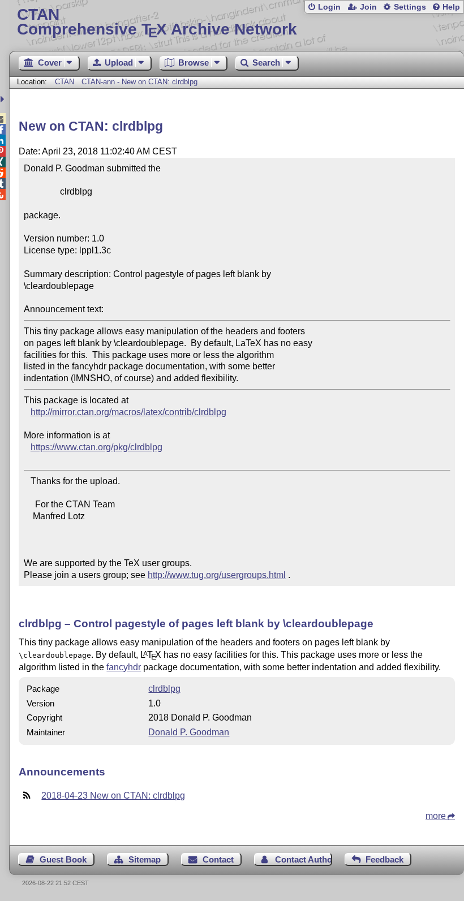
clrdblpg (164, 688)
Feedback (384, 859)
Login (329, 7)
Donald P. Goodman (188, 732)
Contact (218, 859)
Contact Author (303, 859)
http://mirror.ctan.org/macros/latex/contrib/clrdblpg (128, 412)
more (436, 816)
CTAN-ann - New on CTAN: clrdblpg (139, 81)
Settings (410, 7)
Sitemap (144, 859)
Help (451, 7)
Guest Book (63, 859)
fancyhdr (123, 667)
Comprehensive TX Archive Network (157, 22)
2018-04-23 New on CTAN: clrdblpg (113, 795)
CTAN (64, 81)
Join (368, 7)
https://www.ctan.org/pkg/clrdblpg (96, 447)
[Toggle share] (4, 99)
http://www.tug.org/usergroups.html (217, 575)
